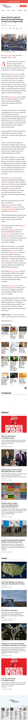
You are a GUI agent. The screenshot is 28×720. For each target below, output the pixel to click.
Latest (3, 10)
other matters (14, 211)
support (17, 271)
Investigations (5, 580)
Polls (13, 10)
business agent (15, 74)
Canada (3, 608)
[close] (26, 2)
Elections (3, 538)
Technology (4, 501)
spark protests (13, 97)
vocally (17, 246)
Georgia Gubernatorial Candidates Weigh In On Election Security (13, 541)
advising (14, 252)
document (9, 205)
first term (13, 250)
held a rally (9, 261)
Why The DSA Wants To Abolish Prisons (8, 437)
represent (15, 207)
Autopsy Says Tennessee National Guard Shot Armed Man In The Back (14, 644)
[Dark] (16, 6)
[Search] (18, 6)
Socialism (3, 434)
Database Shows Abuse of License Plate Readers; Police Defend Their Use (10, 505)
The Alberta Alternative (9, 610)
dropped (11, 178)
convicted (6, 186)
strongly (12, 271)
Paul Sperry (4, 585)
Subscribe (23, 6)
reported (17, 157)
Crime (2, 641)
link (11, 321)
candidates (11, 230)
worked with (7, 234)
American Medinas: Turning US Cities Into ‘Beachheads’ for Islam (13, 583)
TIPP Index (19, 10)
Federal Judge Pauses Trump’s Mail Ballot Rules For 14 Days (11, 471)
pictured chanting (14, 285)
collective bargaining (9, 209)
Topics (8, 10)
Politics (3, 15)
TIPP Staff (3, 23)
